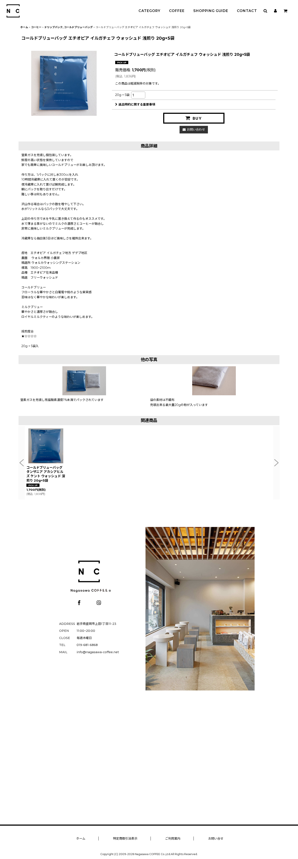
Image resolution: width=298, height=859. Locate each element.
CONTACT (247, 11)
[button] (265, 11)
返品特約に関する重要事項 (136, 104)
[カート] (285, 11)
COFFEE (177, 11)
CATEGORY (149, 11)
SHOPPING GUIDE (210, 11)
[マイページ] (275, 11)
